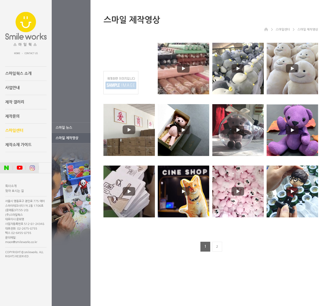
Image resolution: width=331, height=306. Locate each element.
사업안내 (12, 88)
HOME (17, 53)
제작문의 (12, 116)
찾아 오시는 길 (14, 191)
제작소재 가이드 (18, 145)
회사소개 (11, 186)
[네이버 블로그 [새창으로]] (6, 168)
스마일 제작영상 (67, 138)
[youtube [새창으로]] (19, 168)
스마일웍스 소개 (18, 73)
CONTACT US (31, 53)
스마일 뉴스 (64, 127)
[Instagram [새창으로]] (32, 168)
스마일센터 (14, 130)
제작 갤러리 (14, 102)
